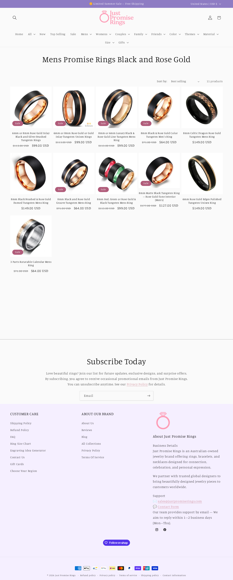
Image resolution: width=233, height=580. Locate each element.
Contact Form (168, 507)
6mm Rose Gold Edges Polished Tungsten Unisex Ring (202, 201)
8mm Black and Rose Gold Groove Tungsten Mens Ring (73, 201)
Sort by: (162, 81)
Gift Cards (17, 464)
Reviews (87, 430)
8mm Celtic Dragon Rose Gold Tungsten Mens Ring (202, 134)
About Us (88, 423)
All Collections (91, 443)
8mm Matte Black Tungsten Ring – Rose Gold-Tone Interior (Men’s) (159, 196)
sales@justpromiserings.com (180, 501)
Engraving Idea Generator (28, 450)
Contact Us (17, 457)
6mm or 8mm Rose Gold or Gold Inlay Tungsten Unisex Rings (74, 134)
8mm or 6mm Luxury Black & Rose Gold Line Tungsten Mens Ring (116, 136)
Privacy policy (107, 575)
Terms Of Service (93, 457)
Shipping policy (150, 575)
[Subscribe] (148, 396)
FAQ (12, 437)
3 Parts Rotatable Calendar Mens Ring (30, 263)
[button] (14, 17)
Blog (85, 437)
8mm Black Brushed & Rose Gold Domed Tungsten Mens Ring (31, 201)
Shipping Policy (21, 423)
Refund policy (88, 575)
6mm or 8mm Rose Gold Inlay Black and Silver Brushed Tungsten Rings (31, 136)
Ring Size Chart (20, 443)
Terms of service (128, 575)
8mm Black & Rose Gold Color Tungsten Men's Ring (159, 134)
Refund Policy (19, 430)
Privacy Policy (137, 384)
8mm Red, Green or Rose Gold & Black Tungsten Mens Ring (116, 201)
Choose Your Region (23, 471)
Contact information (174, 575)
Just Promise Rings (65, 575)
